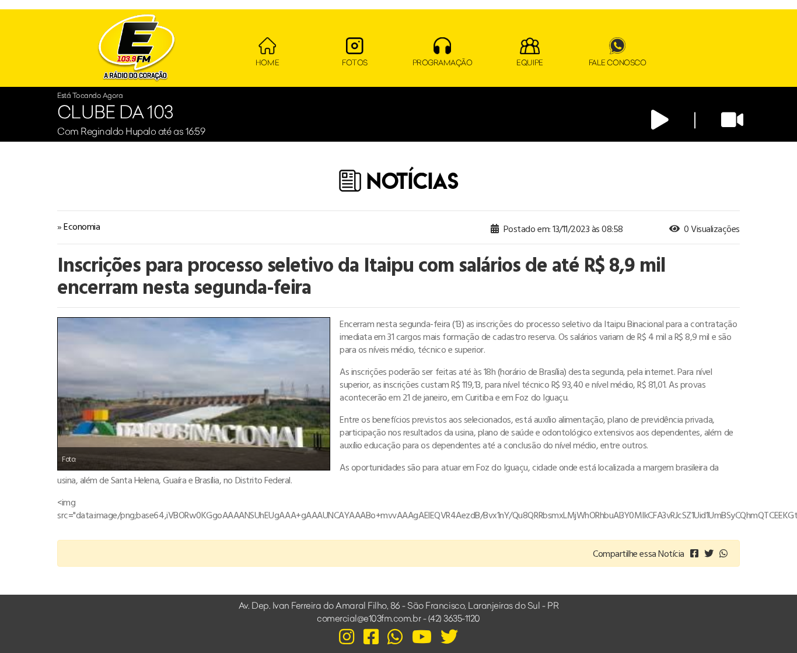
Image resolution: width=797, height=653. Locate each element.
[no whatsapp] (723, 553)
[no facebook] (694, 553)
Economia (82, 226)
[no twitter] (709, 553)
